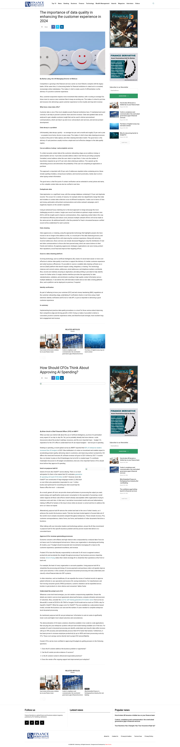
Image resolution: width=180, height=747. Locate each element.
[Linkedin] (62, 27)
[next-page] (44, 358)
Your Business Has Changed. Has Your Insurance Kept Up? (135, 726)
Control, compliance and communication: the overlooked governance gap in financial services (72, 351)
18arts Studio (108, 744)
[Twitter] (57, 27)
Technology (88, 347)
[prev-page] (41, 358)
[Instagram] (32, 723)
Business (42, 347)
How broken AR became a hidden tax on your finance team (135, 715)
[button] (153, 3)
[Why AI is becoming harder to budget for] (114, 135)
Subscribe (122, 96)
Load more (124, 142)
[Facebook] (53, 27)
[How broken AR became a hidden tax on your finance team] (50, 341)
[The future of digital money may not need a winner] (95, 341)
